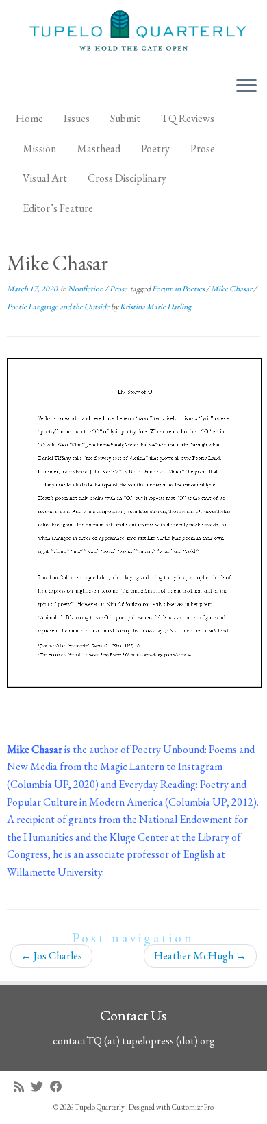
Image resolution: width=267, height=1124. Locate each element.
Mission (39, 148)
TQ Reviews (187, 118)
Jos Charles (51, 955)
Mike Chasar (232, 288)
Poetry (155, 148)
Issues (77, 118)
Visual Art (45, 178)
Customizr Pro (193, 1107)
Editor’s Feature (58, 208)
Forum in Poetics (179, 288)
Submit (125, 118)
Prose (202, 148)
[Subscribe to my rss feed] (22, 1086)
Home (29, 118)
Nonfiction (86, 288)
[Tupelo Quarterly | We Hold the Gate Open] (133, 32)
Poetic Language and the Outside (59, 306)
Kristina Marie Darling (155, 306)
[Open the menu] (246, 86)
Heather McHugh (200, 955)
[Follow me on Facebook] (59, 1086)
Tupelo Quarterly (100, 1107)
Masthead (98, 148)
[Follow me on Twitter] (40, 1086)
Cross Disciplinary (127, 178)
